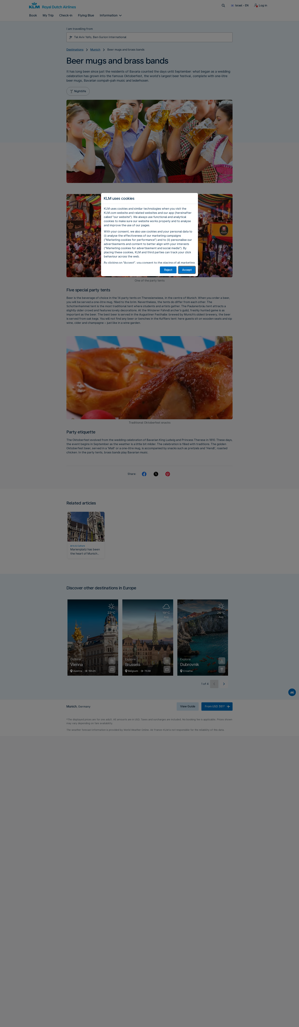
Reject (168, 269)
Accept (187, 269)
